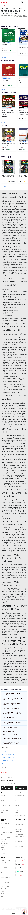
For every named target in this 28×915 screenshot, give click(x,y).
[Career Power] (20, 864)
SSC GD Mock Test (19, 824)
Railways (17, 800)
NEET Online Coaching (6, 837)
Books (2, 872)
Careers (2, 803)
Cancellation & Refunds (20, 899)
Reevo (2, 891)
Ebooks (2, 870)
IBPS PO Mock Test (19, 844)
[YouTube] (14, 784)
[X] (5, 784)
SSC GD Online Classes (6, 829)
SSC (16, 798)
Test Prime (3, 893)
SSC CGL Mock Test (19, 834)
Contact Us (3, 798)
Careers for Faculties (5, 805)
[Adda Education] (20, 860)
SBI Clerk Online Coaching (6, 832)
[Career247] (20, 875)
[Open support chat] (24, 912)
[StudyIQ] (20, 868)
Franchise (3, 808)
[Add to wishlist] (14, 42)
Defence (17, 805)
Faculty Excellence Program (21, 815)
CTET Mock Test (18, 831)
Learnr (2, 896)
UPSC (16, 810)
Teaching (17, 803)
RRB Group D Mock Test (20, 836)
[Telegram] (8, 784)
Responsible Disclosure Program (8, 899)
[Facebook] (11, 784)
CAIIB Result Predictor (5, 879)
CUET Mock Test (18, 839)
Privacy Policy (14, 901)
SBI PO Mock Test (19, 829)
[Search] (22, 2)
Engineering (17, 808)
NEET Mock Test (18, 841)
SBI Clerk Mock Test (19, 822)
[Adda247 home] (4, 2)
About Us (3, 795)
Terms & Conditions (5, 901)
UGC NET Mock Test (19, 849)
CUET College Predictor (6, 875)
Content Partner (4, 810)
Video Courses (4, 867)
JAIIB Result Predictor (5, 877)
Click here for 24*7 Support (9, 781)
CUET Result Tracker (5, 886)
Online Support (4, 812)
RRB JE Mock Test (19, 846)
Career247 (3, 888)
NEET (16, 812)
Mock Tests (3, 862)
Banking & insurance (19, 795)
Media (2, 800)
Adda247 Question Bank (6, 860)
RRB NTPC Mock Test (19, 826)
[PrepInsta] (20, 871)
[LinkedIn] (2, 784)
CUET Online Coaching (6, 834)
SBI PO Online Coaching (6, 823)
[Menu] (26, 2)
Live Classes (3, 865)
